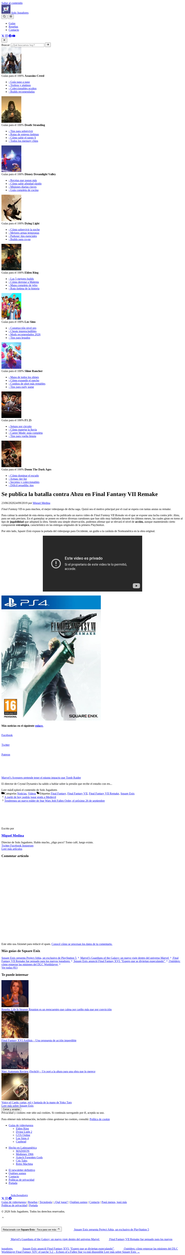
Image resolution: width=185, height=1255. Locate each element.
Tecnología (45, 1202)
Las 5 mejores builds (21, 278)
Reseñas (13, 26)
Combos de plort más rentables (27, 383)
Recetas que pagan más (23, 180)
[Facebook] (10, 36)
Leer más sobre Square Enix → (122, 1251)
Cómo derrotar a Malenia (24, 282)
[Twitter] (2, 36)
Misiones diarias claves (22, 186)
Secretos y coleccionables (24, 482)
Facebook (7, 735)
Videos (32, 793)
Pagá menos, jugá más (114, 1202)
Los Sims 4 (22, 1138)
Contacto (14, 29)
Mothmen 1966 (24, 1154)
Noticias (22, 793)
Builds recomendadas (22, 91)
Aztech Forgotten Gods (29, 1157)
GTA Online (23, 1135)
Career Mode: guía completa (26, 432)
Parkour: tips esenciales (23, 236)
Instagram (27, 845)
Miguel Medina (12, 835)
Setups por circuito (20, 426)
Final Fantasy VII (77, 793)
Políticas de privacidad (21, 1179)
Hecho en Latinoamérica (23, 1147)
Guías (12, 23)
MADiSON (22, 1150)
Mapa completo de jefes (23, 285)
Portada (13, 1183)
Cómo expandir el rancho (24, 380)
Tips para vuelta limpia (22, 436)
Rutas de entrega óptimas (24, 134)
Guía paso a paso (19, 81)
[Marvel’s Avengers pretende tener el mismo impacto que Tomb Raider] (12, 774)
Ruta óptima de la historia (24, 288)
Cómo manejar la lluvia (23, 429)
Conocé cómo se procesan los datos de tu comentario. (81, 944)
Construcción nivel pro (22, 327)
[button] (2, 1217)
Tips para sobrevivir (21, 131)
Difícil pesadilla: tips (21, 485)
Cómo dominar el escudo (24, 475)
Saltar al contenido (12, 3)
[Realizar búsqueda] (48, 45)
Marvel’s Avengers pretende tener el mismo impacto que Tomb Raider (41, 777)
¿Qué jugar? (61, 1202)
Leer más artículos (11, 848)
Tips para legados (19, 337)
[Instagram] (6, 36)
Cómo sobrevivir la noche (24, 229)
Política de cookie (100, 1119)
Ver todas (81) (9, 967)
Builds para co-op (20, 239)
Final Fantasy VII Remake (104, 793)
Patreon (5, 754)
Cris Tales (21, 1160)
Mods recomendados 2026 (24, 334)
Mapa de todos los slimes (24, 377)
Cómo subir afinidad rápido (25, 183)
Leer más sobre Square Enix (17, 1105)
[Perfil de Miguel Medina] (18, 822)
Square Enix (128, 793)
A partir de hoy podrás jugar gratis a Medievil (30, 797)
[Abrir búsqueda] (4, 16)
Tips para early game (21, 386)
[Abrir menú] (11, 16)
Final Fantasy (58, 793)
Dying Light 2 (24, 1131)
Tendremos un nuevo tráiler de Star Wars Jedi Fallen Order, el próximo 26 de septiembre (54, 800)
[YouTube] (13, 36)
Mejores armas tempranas (24, 232)
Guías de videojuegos (21, 1125)
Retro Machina (24, 1163)
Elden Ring (22, 1128)
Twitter (5, 744)
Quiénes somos (17, 1173)
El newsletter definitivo (22, 1170)
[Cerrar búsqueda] (4, 40)
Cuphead (21, 1141)
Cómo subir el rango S (22, 137)
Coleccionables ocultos (22, 88)
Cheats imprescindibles (22, 331)
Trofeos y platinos (20, 85)
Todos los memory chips (23, 140)
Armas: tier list (18, 478)
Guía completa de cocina (23, 190)
